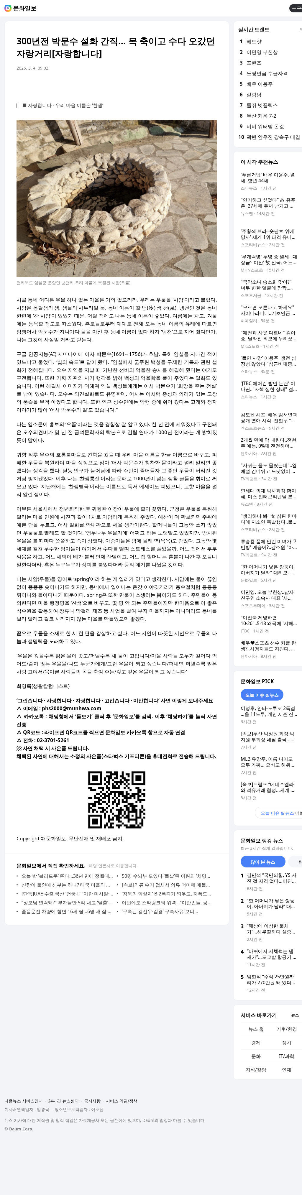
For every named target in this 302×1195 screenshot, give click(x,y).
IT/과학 (286, 1056)
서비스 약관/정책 (121, 1101)
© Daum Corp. (18, 1128)
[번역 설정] (187, 84)
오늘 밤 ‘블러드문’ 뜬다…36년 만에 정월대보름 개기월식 (68, 876)
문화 (256, 1056)
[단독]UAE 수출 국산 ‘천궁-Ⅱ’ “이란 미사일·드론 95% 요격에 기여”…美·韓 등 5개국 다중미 (68, 893)
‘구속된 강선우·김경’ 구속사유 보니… (160, 911)
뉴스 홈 (256, 1029)
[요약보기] (164, 84)
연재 (286, 1069)
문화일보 (25, 8)
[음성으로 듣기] (176, 84)
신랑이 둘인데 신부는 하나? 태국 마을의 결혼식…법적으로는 (68, 885)
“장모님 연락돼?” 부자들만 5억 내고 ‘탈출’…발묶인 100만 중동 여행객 (68, 902)
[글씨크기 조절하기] (199, 84)
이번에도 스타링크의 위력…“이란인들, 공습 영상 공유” (168, 902)
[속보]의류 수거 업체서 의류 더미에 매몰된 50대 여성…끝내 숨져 (168, 885)
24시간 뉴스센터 (63, 1101)
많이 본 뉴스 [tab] (263, 862)
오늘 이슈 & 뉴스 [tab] (262, 695)
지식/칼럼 (256, 1069)
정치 (286, 1042)
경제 (256, 1042)
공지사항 (92, 1101)
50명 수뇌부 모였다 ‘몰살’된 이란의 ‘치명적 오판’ (168, 876)
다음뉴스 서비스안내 (23, 1101)
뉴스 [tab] (295, 1015)
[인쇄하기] (211, 84)
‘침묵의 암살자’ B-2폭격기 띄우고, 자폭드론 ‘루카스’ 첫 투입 (168, 893)
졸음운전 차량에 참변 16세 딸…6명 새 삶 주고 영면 (68, 911)
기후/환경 (286, 1029)
